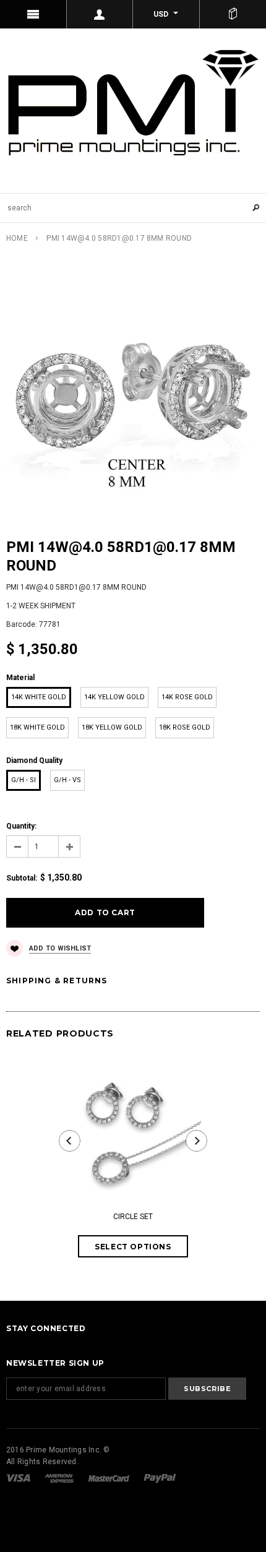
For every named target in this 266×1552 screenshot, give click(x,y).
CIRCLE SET (133, 1216)
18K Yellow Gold (112, 727)
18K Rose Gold (184, 727)
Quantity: (21, 826)
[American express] (60, 1477)
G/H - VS (67, 780)
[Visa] (19, 1477)
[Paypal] (160, 1477)
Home (17, 238)
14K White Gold (38, 697)
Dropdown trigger (100, 14)
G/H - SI (23, 780)
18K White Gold (37, 727)
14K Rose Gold (187, 697)
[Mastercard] (109, 1477)
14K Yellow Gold (114, 697)
